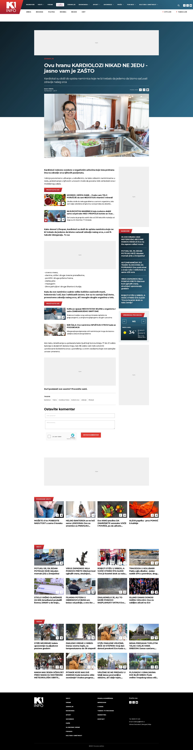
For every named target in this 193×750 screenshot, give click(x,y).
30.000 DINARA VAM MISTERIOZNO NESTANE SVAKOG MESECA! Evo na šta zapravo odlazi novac (132, 240)
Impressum (102, 702)
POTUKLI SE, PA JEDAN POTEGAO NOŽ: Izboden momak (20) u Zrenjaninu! (133, 253)
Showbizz (108, 4)
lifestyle (91, 400)
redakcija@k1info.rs (139, 721)
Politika (51, 12)
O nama (100, 706)
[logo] (49, 718)
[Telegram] (147, 89)
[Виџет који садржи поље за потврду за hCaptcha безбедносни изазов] (61, 436)
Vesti (40, 4)
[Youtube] (191, 5)
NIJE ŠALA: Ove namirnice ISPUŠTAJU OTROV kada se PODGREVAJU (91, 326)
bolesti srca (75, 400)
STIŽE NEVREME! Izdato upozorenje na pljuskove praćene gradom (46, 646)
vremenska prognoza (132, 315)
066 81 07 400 (136, 719)
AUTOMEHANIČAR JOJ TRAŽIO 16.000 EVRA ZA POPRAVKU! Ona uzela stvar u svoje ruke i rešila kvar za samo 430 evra (134, 267)
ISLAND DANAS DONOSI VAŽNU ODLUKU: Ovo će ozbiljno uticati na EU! (141, 600)
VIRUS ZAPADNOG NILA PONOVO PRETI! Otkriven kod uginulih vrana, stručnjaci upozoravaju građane (133, 284)
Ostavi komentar (91, 435)
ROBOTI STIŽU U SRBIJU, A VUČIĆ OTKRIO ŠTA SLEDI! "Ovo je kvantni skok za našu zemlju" (133, 299)
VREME (50, 4)
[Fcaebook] (140, 89)
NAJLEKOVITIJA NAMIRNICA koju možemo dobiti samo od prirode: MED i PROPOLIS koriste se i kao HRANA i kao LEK (90, 212)
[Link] (144, 89)
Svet (83, 12)
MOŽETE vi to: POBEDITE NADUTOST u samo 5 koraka (48, 521)
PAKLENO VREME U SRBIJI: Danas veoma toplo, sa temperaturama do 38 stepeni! (80, 646)
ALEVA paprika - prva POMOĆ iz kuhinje (143, 521)
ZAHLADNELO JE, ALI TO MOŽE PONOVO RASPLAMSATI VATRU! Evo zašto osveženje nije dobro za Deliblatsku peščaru (112, 600)
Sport (95, 4)
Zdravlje (71, 4)
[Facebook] (184, 5)
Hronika (63, 12)
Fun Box (130, 4)
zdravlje (84, 400)
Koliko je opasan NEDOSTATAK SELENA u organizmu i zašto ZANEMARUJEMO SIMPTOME (91, 310)
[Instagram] (187, 5)
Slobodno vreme (73, 727)
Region (74, 12)
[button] (124, 321)
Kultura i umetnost (147, 4)
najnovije (30, 4)
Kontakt (101, 719)
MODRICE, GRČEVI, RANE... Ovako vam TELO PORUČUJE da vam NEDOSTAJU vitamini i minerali (90, 196)
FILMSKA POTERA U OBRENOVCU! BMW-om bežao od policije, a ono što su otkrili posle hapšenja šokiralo (80, 600)
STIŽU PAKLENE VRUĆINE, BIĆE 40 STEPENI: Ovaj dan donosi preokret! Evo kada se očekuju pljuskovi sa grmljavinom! (112, 646)
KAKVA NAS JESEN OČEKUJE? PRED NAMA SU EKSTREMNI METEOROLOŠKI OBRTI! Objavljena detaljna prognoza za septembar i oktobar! (49, 675)
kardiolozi (47, 400)
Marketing (102, 715)
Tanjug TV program (106, 710)
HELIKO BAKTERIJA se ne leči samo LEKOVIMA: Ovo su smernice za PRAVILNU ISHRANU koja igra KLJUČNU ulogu (80, 523)
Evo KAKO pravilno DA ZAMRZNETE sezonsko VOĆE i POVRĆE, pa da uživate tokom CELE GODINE (112, 523)
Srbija (28, 12)
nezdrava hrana (64, 400)
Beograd (39, 12)
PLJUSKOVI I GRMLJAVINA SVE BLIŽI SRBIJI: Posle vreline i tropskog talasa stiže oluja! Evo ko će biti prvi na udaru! (143, 675)
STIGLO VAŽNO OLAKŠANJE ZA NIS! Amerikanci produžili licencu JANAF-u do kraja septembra (48, 600)
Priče (119, 4)
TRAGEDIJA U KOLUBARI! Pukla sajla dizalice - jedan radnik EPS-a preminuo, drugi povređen (143, 571)
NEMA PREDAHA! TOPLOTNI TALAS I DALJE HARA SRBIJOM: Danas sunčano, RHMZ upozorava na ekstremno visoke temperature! (143, 646)
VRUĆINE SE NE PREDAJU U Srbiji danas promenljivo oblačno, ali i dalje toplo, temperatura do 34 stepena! (112, 675)
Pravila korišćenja (105, 698)
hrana (55, 400)
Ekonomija (83, 4)
